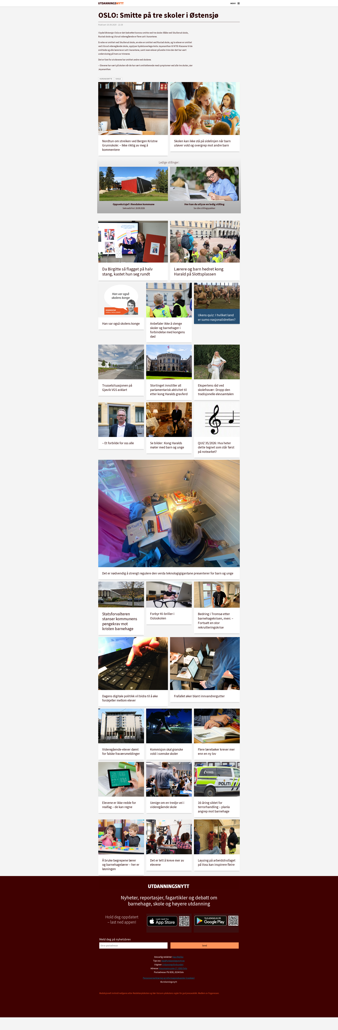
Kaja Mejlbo (177, 956)
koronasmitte (106, 79)
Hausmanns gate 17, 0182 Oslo (173, 968)
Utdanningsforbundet (172, 964)
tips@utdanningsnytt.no (173, 960)
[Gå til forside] (111, 3)
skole (118, 79)
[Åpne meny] (238, 3)
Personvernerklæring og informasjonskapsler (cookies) (169, 978)
